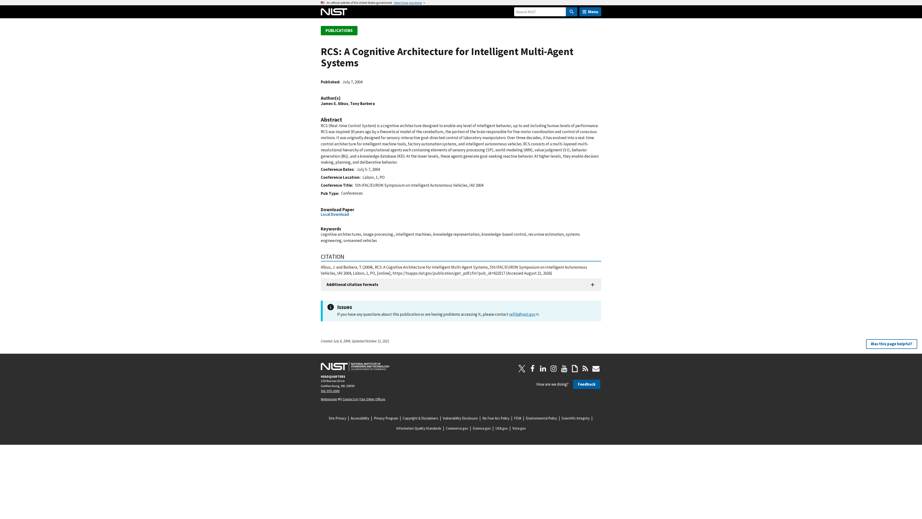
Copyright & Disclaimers (420, 418)
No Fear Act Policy (496, 418)
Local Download (335, 214)
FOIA (517, 418)
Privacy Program (386, 418)
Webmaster (329, 399)
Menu (593, 11)
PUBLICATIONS (339, 30)
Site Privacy (337, 418)
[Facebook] (532, 368)
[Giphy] (575, 368)
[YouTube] (564, 368)
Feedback (586, 384)
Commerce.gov (457, 428)
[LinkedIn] (543, 368)
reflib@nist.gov (522, 314)
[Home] (334, 11)
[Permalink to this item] (342, 98)
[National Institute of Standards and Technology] (355, 366)
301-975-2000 (330, 391)
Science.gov (482, 428)
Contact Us (350, 399)
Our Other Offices (372, 399)
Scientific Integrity (576, 418)
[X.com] (522, 368)
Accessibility (360, 418)
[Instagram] (553, 368)
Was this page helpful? (891, 343)
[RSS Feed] (585, 368)
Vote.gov (519, 428)
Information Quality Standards (418, 428)
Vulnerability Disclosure (460, 418)
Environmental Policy (541, 418)
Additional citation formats (352, 284)
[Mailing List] (596, 368)
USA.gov (501, 428)
